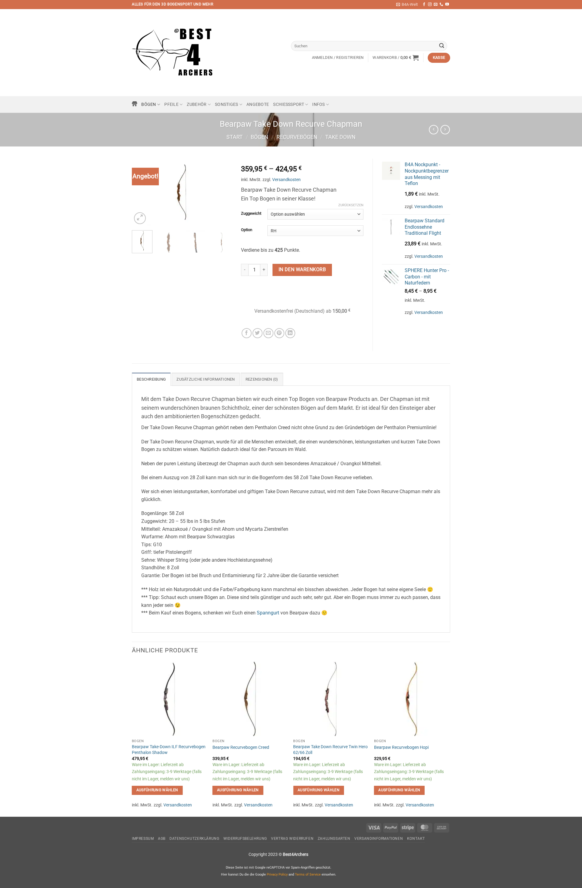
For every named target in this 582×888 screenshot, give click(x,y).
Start (234, 137)
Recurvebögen (296, 137)
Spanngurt (268, 613)
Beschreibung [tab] (151, 379)
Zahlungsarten (334, 838)
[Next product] (433, 129)
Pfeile (171, 104)
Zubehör (196, 104)
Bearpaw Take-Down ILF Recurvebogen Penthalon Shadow (169, 749)
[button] (407, 4)
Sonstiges (226, 104)
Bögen (148, 104)
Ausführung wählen (157, 790)
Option (246, 230)
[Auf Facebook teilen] (247, 333)
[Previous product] (445, 129)
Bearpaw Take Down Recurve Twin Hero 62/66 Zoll (330, 749)
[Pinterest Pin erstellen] (279, 333)
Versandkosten (286, 179)
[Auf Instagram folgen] (430, 4)
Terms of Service (308, 874)
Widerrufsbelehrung (245, 838)
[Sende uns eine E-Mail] (435, 4)
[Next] (222, 192)
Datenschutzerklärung (194, 838)
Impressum (143, 838)
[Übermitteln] (441, 46)
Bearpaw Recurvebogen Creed (240, 747)
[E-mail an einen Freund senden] (268, 333)
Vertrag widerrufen (292, 838)
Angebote (257, 104)
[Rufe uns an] (441, 4)
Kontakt (416, 838)
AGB (162, 838)
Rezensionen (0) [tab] (262, 379)
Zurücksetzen (350, 205)
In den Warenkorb (302, 269)
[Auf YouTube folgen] (447, 4)
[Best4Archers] (173, 52)
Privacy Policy (277, 874)
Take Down (340, 137)
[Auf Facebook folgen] (424, 4)
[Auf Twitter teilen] (258, 333)
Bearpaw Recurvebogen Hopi (401, 747)
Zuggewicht (251, 213)
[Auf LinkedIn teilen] (290, 333)
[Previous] (141, 192)
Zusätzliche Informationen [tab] (205, 379)
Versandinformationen (378, 838)
